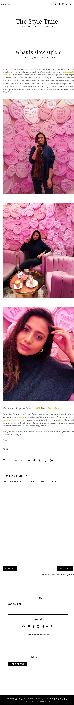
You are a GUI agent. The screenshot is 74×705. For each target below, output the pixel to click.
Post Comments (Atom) (62, 574)
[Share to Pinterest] (40, 461)
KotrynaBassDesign (37, 701)
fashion (12, 461)
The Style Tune (37, 21)
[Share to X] (29, 461)
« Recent (9, 569)
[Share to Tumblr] (46, 461)
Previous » (65, 569)
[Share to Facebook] (35, 461)
